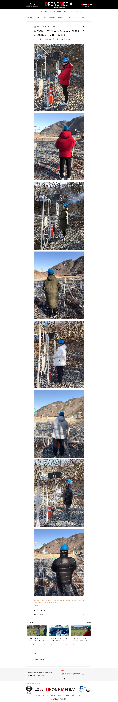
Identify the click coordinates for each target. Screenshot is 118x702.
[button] (89, 17)
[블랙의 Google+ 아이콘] (74, 679)
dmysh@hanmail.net (38, 672)
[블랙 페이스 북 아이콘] (66, 679)
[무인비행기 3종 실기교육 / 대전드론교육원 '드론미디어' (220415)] (59, 630)
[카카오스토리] (61, 679)
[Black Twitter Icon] (69, 679)
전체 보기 (89, 622)
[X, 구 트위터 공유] (37, 610)
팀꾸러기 (36, 6)
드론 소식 (77, 17)
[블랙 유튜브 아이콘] (72, 679)
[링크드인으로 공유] (41, 610)
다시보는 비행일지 (69, 17)
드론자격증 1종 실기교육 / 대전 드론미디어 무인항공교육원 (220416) (37, 639)
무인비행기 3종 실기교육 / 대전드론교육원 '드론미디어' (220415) (59, 639)
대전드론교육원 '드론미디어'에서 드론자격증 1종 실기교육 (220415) (80, 639)
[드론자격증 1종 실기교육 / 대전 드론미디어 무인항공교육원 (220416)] (37, 630)
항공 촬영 (44, 17)
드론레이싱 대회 (51, 17)
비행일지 (60, 17)
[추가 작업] (83, 27)
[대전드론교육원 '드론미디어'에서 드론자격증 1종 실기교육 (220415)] (81, 630)
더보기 (83, 17)
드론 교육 (37, 17)
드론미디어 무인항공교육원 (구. (30, 6)
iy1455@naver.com (47, 672)
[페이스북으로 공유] (34, 610)
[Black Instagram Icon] (64, 679)
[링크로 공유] (44, 610)
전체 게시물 (29, 17)
